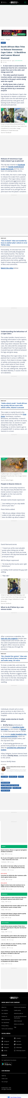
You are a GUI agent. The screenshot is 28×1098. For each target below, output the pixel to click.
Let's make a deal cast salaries (9, 785)
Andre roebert (5, 782)
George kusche (5, 790)
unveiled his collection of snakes (13, 749)
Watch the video (7, 268)
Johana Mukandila (18, 60)
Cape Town (4, 776)
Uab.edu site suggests (9, 638)
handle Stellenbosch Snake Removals (12, 168)
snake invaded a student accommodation (14, 735)
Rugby (2, 854)
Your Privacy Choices (15, 1097)
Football (3, 879)
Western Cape (13, 776)
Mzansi (23, 729)
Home (2, 39)
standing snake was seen (12, 728)
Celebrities (3, 939)
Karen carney (17, 787)
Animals (21, 776)
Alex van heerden (6, 787)
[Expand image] (26, 109)
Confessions (3, 862)
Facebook (21, 165)
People (8, 39)
